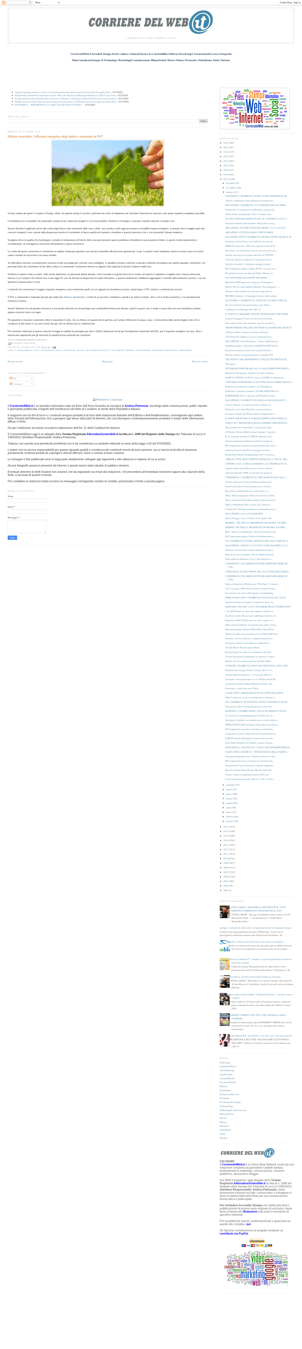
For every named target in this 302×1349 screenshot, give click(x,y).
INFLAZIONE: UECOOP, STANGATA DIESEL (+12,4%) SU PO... (255, 227)
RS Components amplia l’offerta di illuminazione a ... (250, 536)
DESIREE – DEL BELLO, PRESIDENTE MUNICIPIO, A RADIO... (256, 522)
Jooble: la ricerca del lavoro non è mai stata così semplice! (256, 941)
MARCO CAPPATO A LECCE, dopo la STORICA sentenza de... (255, 377)
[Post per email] (53, 347)
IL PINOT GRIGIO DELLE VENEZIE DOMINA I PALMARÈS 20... (256, 418)
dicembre (230, 183)
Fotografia (224, 1098)
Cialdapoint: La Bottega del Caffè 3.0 (243, 309)
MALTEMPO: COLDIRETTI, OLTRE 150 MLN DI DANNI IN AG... (256, 196)
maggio (230, 803)
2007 (226, 872)
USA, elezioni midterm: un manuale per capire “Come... (251, 624)
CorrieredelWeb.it (228, 1066)
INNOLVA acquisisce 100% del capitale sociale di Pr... (250, 245)
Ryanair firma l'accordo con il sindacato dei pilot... (249, 652)
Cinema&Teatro (227, 1078)
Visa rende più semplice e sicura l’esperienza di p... (249, 336)
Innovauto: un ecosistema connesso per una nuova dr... (251, 250)
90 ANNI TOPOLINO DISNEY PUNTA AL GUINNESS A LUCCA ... (257, 218)
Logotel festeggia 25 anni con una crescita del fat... (249, 318)
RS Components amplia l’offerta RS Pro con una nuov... (251, 268)
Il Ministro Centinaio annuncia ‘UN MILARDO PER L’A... (252, 391)
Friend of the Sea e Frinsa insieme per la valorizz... (248, 486)
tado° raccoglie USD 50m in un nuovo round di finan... (251, 588)
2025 (226, 147)
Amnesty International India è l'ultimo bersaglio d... (249, 441)
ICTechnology (226, 1106)
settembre (231, 784)
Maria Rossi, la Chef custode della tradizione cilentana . (255, 976)
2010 (226, 858)
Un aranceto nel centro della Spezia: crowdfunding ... (250, 593)
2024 (226, 151)
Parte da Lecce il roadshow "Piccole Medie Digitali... (250, 554)
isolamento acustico (97, 350)
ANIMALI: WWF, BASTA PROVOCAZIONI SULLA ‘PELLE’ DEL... (257, 459)
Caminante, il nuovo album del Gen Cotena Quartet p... (251, 733)
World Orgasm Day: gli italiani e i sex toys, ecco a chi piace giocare (260, 1035)
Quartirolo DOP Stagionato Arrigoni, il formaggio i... (250, 282)
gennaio (230, 821)
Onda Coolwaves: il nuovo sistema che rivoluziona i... (250, 697)
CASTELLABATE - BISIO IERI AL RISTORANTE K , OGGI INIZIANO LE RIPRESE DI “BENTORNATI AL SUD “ (257, 909)
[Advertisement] (151, 73)
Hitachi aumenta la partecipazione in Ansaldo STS (249, 354)
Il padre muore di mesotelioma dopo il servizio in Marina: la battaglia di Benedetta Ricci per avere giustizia (65, 98)
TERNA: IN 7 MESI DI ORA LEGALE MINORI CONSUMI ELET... (256, 422)
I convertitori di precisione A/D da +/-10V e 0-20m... (250, 779)
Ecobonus (69, 350)
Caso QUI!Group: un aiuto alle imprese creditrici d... (249, 611)
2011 (226, 853)
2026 (226, 142)
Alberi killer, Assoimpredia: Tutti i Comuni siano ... (249, 214)
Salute (223, 1133)
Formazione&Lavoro (229, 1094)
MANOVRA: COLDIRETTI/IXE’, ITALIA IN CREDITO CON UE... (256, 711)
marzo (229, 812)
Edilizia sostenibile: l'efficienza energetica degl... (248, 264)
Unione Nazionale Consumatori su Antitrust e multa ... (250, 656)
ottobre (229, 192)
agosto (229, 789)
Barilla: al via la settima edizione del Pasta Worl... (248, 661)
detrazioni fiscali (51, 350)
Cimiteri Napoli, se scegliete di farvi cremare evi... (248, 404)
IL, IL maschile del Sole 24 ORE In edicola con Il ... (249, 436)
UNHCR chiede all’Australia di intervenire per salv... (249, 738)
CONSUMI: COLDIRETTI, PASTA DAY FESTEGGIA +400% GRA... (257, 665)
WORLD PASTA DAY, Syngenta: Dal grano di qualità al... (252, 724)
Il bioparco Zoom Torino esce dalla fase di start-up (249, 241)
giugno (229, 798)
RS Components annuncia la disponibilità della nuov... (251, 445)
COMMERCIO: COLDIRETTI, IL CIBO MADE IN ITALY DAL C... (256, 477)
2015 (226, 835)
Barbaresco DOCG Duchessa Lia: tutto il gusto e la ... (250, 620)
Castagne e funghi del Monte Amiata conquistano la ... (251, 413)
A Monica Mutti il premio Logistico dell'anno (247, 332)
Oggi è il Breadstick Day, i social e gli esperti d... (248, 504)
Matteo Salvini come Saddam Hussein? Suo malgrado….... (252, 286)
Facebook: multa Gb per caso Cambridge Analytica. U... (251, 615)
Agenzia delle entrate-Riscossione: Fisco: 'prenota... (249, 468)
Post (14, 378)
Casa (36, 350)
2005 (226, 881)
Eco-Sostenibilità (228, 1082)
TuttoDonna (225, 1129)
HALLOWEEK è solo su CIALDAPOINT (244, 513)
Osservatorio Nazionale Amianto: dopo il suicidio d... (250, 323)
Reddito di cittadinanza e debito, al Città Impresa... (249, 386)
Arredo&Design (227, 1070)
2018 (226, 179)
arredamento (25, 350)
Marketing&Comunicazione (233, 1110)
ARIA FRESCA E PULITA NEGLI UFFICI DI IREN (249, 232)
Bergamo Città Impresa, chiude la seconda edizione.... (250, 373)
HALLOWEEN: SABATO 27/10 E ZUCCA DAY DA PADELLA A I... (257, 545)
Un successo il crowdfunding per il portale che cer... (249, 715)
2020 (226, 170)
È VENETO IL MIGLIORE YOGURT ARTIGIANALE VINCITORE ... (257, 314)
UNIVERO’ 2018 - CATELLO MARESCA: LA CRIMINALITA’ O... (256, 463)
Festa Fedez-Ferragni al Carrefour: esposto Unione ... (249, 742)
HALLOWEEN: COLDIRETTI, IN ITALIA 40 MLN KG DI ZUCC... (256, 400)
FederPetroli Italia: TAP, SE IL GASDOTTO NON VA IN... (252, 345)
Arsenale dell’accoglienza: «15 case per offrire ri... (248, 674)
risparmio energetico (165, 350)
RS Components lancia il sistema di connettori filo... (249, 760)
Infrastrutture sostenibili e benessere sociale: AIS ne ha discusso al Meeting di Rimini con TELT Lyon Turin (65, 95)
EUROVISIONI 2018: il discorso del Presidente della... (250, 395)
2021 (226, 165)
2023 (226, 156)
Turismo (223, 1137)
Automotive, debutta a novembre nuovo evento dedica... (251, 720)
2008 (226, 867)
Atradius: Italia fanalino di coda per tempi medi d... (249, 291)
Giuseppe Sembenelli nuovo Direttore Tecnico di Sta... (250, 756)
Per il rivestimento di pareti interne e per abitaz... (248, 304)
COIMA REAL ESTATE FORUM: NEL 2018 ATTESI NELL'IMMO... (257, 571)
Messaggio (230, 363)
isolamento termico (123, 350)
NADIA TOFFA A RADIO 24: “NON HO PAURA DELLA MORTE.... (257, 751)
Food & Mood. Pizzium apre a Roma (242, 647)
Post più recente (15, 361)
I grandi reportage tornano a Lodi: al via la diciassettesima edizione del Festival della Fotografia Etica (63, 92)
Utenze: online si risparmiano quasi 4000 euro (247, 774)
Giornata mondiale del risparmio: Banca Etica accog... (250, 223)
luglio (229, 793)
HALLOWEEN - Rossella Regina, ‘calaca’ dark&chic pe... (252, 341)
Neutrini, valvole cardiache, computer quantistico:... (249, 638)
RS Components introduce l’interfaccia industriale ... (250, 729)
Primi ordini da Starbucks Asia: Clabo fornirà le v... (249, 559)
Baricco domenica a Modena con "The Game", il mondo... (252, 583)
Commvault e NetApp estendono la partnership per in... (251, 509)
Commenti (17, 384)
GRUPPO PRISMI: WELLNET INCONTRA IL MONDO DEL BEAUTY (258, 327)
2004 (226, 885)
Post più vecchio (200, 361)
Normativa (225, 1126)
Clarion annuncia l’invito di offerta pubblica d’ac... (249, 481)
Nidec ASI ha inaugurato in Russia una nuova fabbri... (250, 495)
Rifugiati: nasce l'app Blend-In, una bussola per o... (249, 409)
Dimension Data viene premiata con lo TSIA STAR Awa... (252, 633)
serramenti (186, 350)
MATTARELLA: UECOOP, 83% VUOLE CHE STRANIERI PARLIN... (258, 747)
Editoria (223, 1086)
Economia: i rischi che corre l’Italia (241, 688)
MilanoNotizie (227, 1113)
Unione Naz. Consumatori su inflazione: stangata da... (250, 209)
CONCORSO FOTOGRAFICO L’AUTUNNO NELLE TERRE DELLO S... (259, 382)
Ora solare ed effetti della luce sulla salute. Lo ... (247, 490)
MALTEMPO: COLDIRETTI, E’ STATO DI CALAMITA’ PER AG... (256, 300)
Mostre (223, 1118)
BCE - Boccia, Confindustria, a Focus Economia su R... (251, 531)
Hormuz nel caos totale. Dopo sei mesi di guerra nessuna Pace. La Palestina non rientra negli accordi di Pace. (66, 101)
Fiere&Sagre (225, 1090)
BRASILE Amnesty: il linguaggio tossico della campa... (251, 295)
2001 (226, 890)
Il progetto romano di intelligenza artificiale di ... (248, 642)
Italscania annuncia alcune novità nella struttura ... (249, 350)
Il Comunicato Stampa (230, 1102)
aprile (229, 807)
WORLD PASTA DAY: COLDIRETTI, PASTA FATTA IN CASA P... (256, 597)
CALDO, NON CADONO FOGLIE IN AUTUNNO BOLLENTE (254, 692)
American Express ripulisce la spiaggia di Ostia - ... (249, 450)
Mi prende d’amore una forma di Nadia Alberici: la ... (250, 273)
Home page (107, 361)
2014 (226, 840)
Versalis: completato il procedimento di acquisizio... (249, 200)
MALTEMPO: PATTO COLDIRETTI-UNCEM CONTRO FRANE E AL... (259, 236)
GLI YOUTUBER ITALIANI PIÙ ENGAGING (246, 277)
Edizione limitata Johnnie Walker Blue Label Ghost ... (250, 629)
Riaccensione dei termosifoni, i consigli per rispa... (249, 427)
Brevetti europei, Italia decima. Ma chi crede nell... (249, 770)
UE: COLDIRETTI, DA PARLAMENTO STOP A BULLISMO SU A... (257, 540)
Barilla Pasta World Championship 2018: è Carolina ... (250, 454)
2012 (226, 849)
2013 (226, 844)
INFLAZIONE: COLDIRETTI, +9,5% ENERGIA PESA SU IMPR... (256, 205)
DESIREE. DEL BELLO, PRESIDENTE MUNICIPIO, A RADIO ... (256, 527)
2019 (226, 174)
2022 (226, 160)
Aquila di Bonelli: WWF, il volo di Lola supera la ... (249, 472)
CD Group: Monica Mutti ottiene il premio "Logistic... (250, 431)
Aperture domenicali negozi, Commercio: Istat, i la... (250, 602)
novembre (231, 187)
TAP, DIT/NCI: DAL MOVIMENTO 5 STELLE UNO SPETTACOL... (257, 359)
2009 (226, 863)
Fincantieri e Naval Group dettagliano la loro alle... (249, 706)
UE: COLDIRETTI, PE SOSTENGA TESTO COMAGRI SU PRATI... (257, 701)
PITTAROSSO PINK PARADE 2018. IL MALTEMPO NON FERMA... (257, 368)
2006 (226, 876)
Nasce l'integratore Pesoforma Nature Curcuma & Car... (250, 500)
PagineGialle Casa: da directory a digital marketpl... (249, 765)
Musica (223, 1122)
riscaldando (143, 350)
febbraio (230, 816)
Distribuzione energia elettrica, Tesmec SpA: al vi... (249, 670)
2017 (226, 826)
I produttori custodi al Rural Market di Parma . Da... (249, 683)
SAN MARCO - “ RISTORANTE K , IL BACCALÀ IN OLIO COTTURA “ (49, 104)
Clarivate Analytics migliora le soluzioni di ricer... (248, 259)
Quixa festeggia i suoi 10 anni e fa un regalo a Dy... (249, 518)
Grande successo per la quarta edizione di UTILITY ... (250, 255)
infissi (80, 350)
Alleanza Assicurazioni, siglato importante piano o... (250, 549)
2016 (226, 831)
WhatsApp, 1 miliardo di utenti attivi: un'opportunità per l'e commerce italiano (254, 927)
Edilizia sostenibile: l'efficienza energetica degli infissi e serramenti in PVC (55, 136)
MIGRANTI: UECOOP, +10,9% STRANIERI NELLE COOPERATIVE (258, 606)
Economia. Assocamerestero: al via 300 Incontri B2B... (251, 679)
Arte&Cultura (226, 1074)
